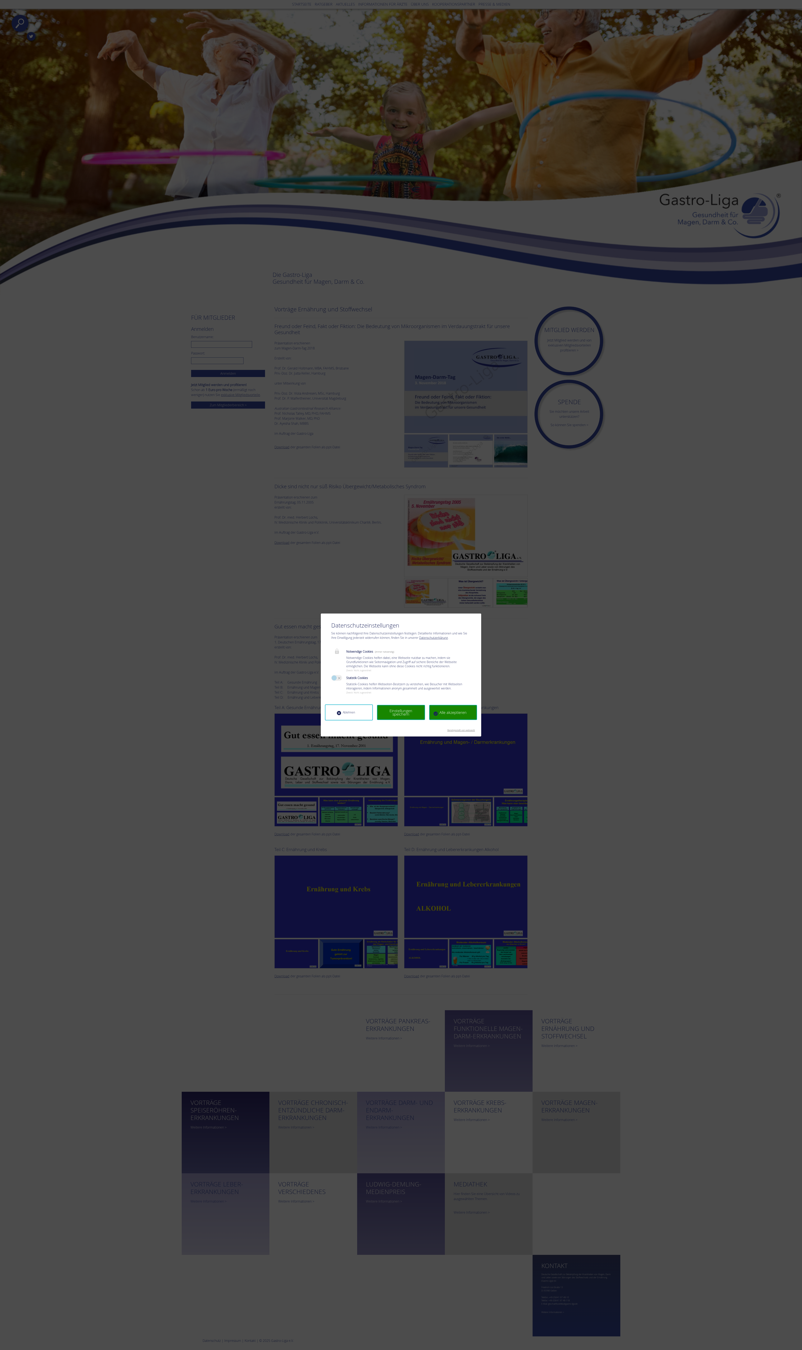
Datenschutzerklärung (433, 638)
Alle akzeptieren (453, 712)
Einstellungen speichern (401, 712)
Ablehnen (349, 712)
